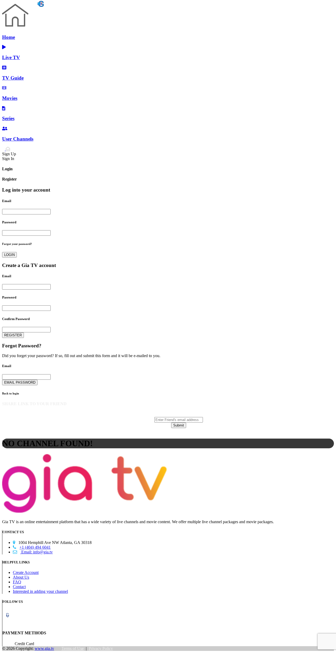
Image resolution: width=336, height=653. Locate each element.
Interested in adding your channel (40, 591)
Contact (19, 586)
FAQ (17, 582)
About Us (21, 577)
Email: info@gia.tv (33, 552)
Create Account (26, 572)
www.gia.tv (44, 648)
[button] (7, 615)
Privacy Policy (101, 648)
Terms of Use (72, 648)
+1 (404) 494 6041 (32, 547)
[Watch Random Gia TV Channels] (23, 5)
